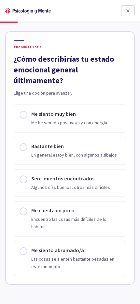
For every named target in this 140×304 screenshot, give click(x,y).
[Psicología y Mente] (28, 11)
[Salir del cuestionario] (128, 10)
